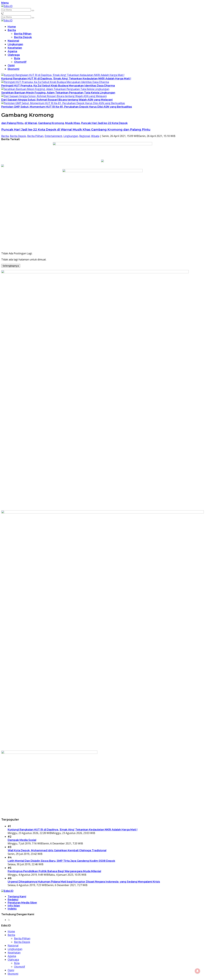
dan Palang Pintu (12, 123)
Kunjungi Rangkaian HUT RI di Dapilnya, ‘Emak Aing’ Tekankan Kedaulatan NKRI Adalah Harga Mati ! (66, 78)
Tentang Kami (17, 896)
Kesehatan (15, 47)
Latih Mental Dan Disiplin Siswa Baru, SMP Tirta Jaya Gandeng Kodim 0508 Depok (61, 860)
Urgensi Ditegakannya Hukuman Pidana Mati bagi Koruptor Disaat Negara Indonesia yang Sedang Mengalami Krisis (84, 881)
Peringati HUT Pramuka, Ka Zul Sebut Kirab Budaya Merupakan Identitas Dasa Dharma (58, 85)
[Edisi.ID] (6, 6)
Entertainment (53, 136)
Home (12, 26)
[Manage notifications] (197, 971)
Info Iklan (14, 905)
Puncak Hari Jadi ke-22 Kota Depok (104, 123)
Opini (11, 65)
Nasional (13, 40)
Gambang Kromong (51, 123)
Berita (12, 30)
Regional (84, 136)
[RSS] (9, 919)
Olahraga (14, 54)
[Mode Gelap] (2, 13)
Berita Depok (23, 37)
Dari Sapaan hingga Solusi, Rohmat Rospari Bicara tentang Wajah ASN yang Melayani (57, 99)
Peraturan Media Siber (22, 902)
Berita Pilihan (22, 33)
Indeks (12, 908)
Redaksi (13, 899)
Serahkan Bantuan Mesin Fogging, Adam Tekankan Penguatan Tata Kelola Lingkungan (58, 92)
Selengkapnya (11, 265)
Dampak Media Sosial (22, 840)
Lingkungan (15, 44)
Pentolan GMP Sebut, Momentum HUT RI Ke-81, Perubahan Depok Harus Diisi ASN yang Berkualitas (66, 106)
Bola (17, 58)
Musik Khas (72, 123)
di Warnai (31, 123)
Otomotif (20, 61)
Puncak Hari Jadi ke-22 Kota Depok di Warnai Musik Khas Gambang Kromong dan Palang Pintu (75, 129)
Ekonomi (13, 68)
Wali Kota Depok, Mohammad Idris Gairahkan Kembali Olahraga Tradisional (57, 850)
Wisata (95, 136)
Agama (12, 51)
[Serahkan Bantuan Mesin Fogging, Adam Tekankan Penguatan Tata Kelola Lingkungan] (55, 89)
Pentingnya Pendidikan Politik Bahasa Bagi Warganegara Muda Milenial (54, 871)
